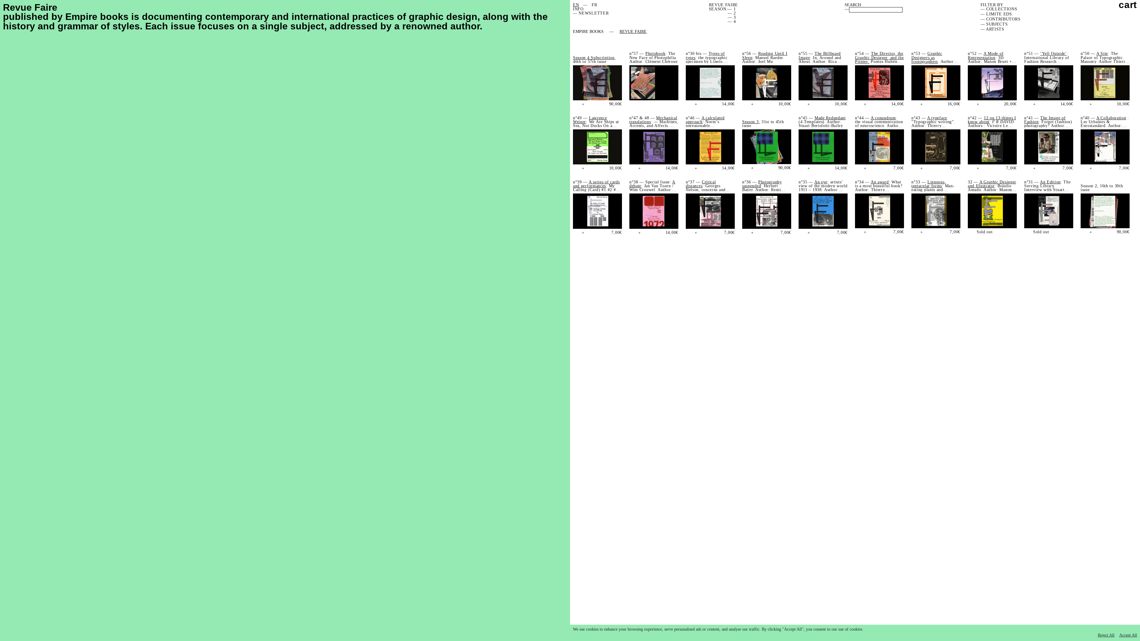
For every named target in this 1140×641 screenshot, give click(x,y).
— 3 (732, 17)
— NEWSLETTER (591, 13)
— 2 (732, 13)
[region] (855, 633)
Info (578, 9)
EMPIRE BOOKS (588, 32)
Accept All (1128, 635)
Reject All (1106, 635)
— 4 (732, 21)
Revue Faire (633, 32)
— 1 (732, 9)
